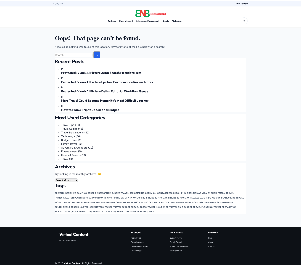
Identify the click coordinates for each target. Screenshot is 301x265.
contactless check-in (170, 193)
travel (109, 207)
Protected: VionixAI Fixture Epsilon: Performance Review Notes (107, 82)
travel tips (85, 211)
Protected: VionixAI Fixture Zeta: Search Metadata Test (101, 73)
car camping (137, 193)
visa (151, 211)
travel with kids (103, 211)
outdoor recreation (128, 202)
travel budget (121, 207)
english (212, 193)
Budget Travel (69, 140)
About (210, 242)
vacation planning (137, 211)
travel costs (139, 207)
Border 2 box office (99, 193)
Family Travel (69, 143)
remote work (184, 202)
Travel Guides (69, 128)
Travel (64, 158)
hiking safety (121, 198)
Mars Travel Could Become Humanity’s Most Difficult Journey (105, 100)
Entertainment (126, 21)
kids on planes (221, 198)
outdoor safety (150, 202)
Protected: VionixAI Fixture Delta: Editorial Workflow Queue (104, 91)
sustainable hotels (92, 207)
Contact (211, 246)
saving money (225, 202)
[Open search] (244, 20)
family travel (226, 193)
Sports (166, 21)
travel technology (66, 211)
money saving (63, 202)
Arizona (60, 193)
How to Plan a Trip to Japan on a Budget (90, 110)
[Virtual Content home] (150, 12)
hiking (108, 198)
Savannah (210, 202)
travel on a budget (180, 207)
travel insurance (158, 207)
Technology (177, 21)
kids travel (237, 198)
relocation (168, 202)
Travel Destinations (72, 132)
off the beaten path (103, 202)
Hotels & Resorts (71, 155)
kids (208, 198)
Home (211, 238)
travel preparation (225, 207)
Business (112, 21)
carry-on (150, 193)
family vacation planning (70, 198)
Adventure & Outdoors (74, 147)
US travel (119, 211)
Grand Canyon (95, 198)
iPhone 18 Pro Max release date (186, 198)
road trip (197, 202)
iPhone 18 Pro (137, 198)
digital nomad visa (195, 193)
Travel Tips (67, 125)
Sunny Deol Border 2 (67, 207)
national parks (81, 202)
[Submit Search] (96, 54)
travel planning (203, 207)
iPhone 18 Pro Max (157, 198)
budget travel (120, 193)
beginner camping (76, 193)
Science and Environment (147, 21)
